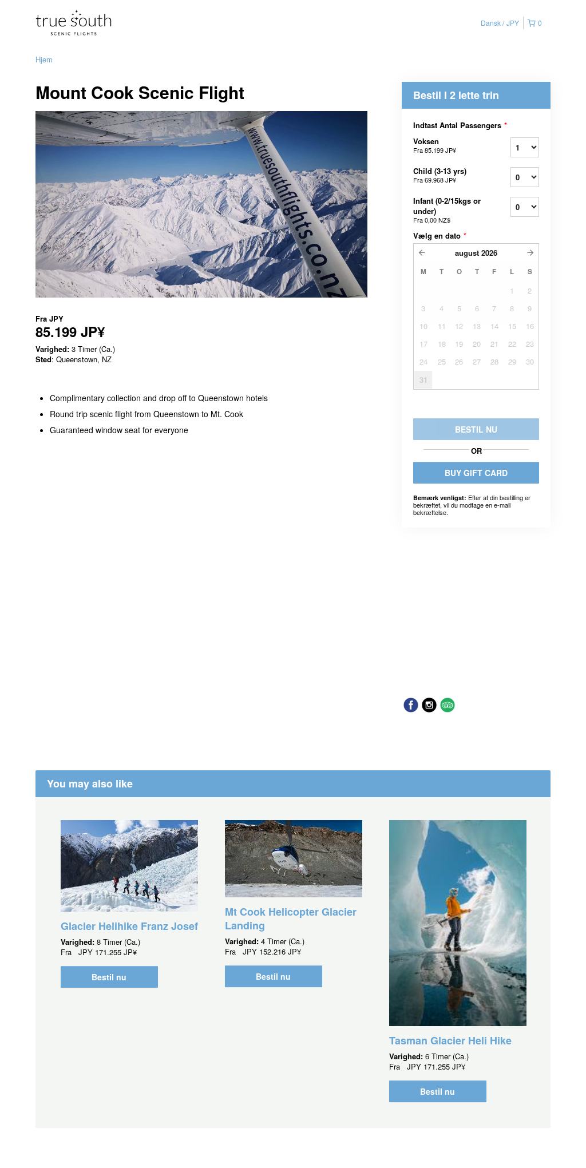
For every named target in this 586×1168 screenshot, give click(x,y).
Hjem (44, 59)
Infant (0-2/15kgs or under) (447, 209)
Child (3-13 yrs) (439, 174)
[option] (129, 904)
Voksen (434, 145)
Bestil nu (109, 977)
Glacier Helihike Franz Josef (129, 925)
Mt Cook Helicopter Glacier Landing (291, 918)
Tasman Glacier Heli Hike (450, 1040)
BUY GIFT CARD (476, 472)
